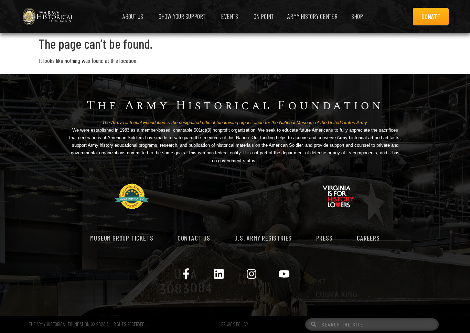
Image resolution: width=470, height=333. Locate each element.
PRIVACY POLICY (234, 324)
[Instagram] (252, 274)
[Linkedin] (219, 274)
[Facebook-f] (186, 274)
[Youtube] (284, 274)
